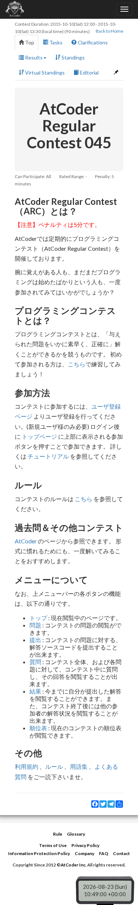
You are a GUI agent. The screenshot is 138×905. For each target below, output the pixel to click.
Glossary (76, 834)
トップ (38, 617)
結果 (35, 691)
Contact (121, 853)
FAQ (103, 853)
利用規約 (26, 766)
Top (29, 42)
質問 (35, 661)
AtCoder (26, 540)
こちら (76, 364)
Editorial (89, 72)
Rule (57, 834)
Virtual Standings (44, 72)
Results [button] (33, 57)
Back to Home (109, 31)
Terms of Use (53, 845)
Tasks (55, 42)
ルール (54, 766)
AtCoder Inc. (73, 865)
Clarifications (92, 42)
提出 (35, 639)
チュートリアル (48, 456)
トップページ (39, 436)
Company (84, 853)
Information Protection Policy (39, 853)
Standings (72, 57)
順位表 (38, 727)
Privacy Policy (85, 845)
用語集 (79, 766)
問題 (35, 625)
